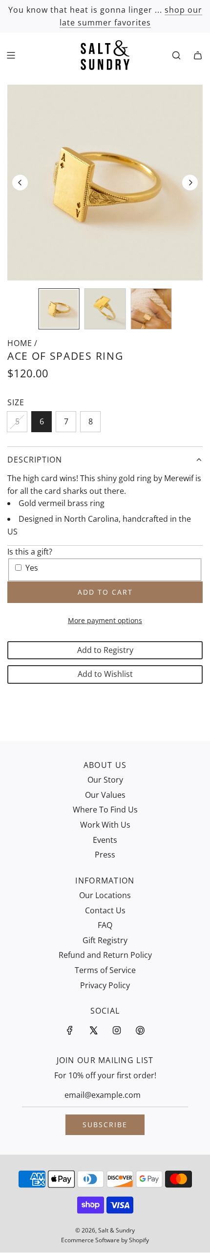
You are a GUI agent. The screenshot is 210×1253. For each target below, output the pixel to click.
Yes (31, 567)
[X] (93, 1030)
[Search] (176, 55)
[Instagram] (116, 1030)
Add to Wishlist (105, 674)
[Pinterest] (140, 1030)
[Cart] (198, 55)
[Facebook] (70, 1030)
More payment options (105, 620)
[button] (20, 182)
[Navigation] (10, 55)
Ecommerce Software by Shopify (105, 1240)
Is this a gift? (29, 551)
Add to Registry (105, 650)
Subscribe (105, 1124)
